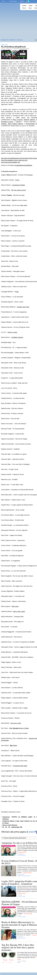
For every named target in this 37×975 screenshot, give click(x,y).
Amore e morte (12, 332)
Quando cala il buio (23, 307)
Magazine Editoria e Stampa (12, 40)
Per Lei (24, 8)
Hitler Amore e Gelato (19, 728)
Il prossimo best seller (20, 766)
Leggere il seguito (21, 852)
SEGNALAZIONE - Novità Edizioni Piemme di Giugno (19, 903)
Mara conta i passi (19, 611)
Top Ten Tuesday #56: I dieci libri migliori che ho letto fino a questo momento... (18, 947)
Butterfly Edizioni (29, 119)
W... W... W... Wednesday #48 (12, 827)
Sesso (30, 8)
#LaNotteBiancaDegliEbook (23, 165)
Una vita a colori (15, 723)
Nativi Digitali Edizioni (15, 124)
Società (24, 5)
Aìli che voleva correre (18, 190)
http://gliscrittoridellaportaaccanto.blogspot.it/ (15, 158)
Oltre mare (15, 606)
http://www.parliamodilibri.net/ (10, 162)
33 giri (17, 180)
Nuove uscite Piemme (9, 825)
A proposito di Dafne (18, 185)
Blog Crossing (17, 119)
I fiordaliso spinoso (17, 337)
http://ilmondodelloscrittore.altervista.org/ (14, 160)
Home (3, 1)
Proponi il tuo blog (13, 1)
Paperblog (9, 6)
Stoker (13, 745)
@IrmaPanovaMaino (24, 48)
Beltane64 (16, 48)
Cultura (30, 5)
